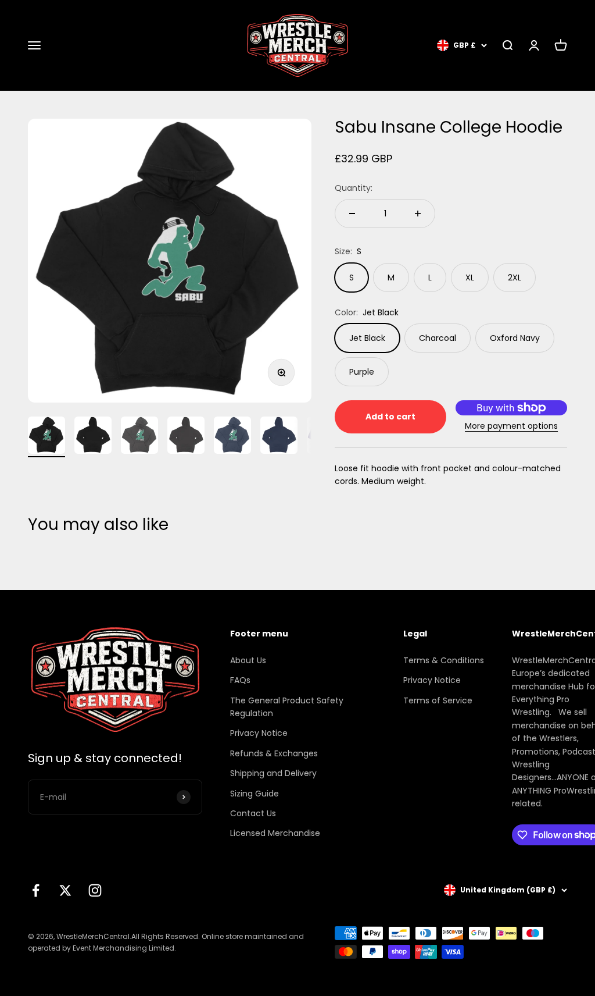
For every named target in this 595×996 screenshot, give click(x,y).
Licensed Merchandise (275, 833)
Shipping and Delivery (273, 773)
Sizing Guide (254, 793)
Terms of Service (437, 700)
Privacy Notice (259, 733)
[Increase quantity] (418, 213)
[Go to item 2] (93, 437)
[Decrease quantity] (352, 213)
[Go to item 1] (46, 437)
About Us (248, 660)
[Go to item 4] (186, 437)
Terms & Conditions (443, 660)
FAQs (240, 680)
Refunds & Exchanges (274, 753)
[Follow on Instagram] (95, 890)
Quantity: (353, 188)
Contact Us (253, 813)
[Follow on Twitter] (65, 890)
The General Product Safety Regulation (286, 707)
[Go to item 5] (232, 437)
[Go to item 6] (279, 437)
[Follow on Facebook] (36, 890)
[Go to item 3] (139, 437)
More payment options (511, 426)
